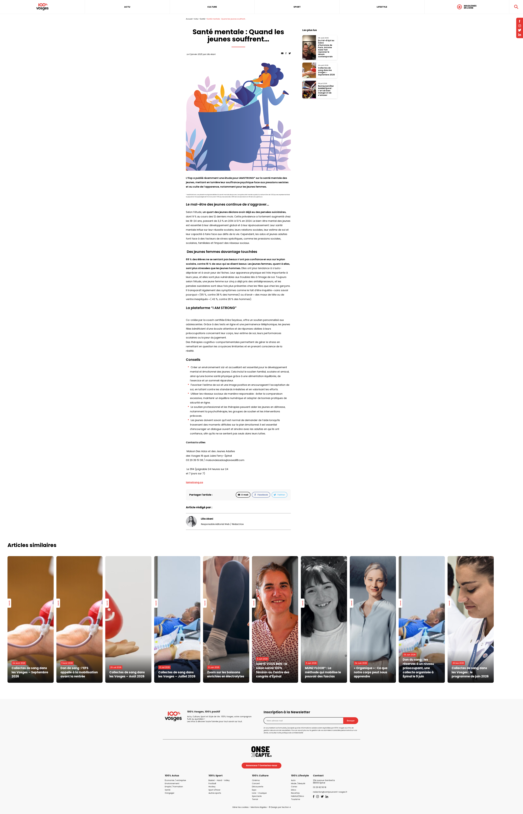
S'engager (169, 793)
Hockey (212, 786)
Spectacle (257, 796)
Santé (202, 19)
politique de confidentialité (292, 733)
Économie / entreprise (175, 780)
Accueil (189, 19)
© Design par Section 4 (280, 807)
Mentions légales (259, 807)
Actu (196, 19)
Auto (293, 780)
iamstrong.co (194, 482)
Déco (293, 790)
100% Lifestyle (300, 775)
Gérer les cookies (240, 807)
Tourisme (295, 799)
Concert (256, 783)
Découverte (257, 786)
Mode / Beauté (298, 783)
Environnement (172, 783)
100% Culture (260, 775)
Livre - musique (259, 793)
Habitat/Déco (297, 796)
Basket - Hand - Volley (219, 780)
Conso (294, 786)
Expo (254, 790)
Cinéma (256, 780)
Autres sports (215, 793)
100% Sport (216, 775)
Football (212, 783)
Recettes (295, 793)
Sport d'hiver (214, 790)
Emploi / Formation (174, 786)
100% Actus (172, 775)
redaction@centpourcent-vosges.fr (330, 792)
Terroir (255, 799)
